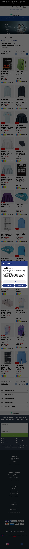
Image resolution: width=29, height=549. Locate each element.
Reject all (8, 285)
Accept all (20, 285)
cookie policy (9, 273)
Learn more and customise (14, 281)
